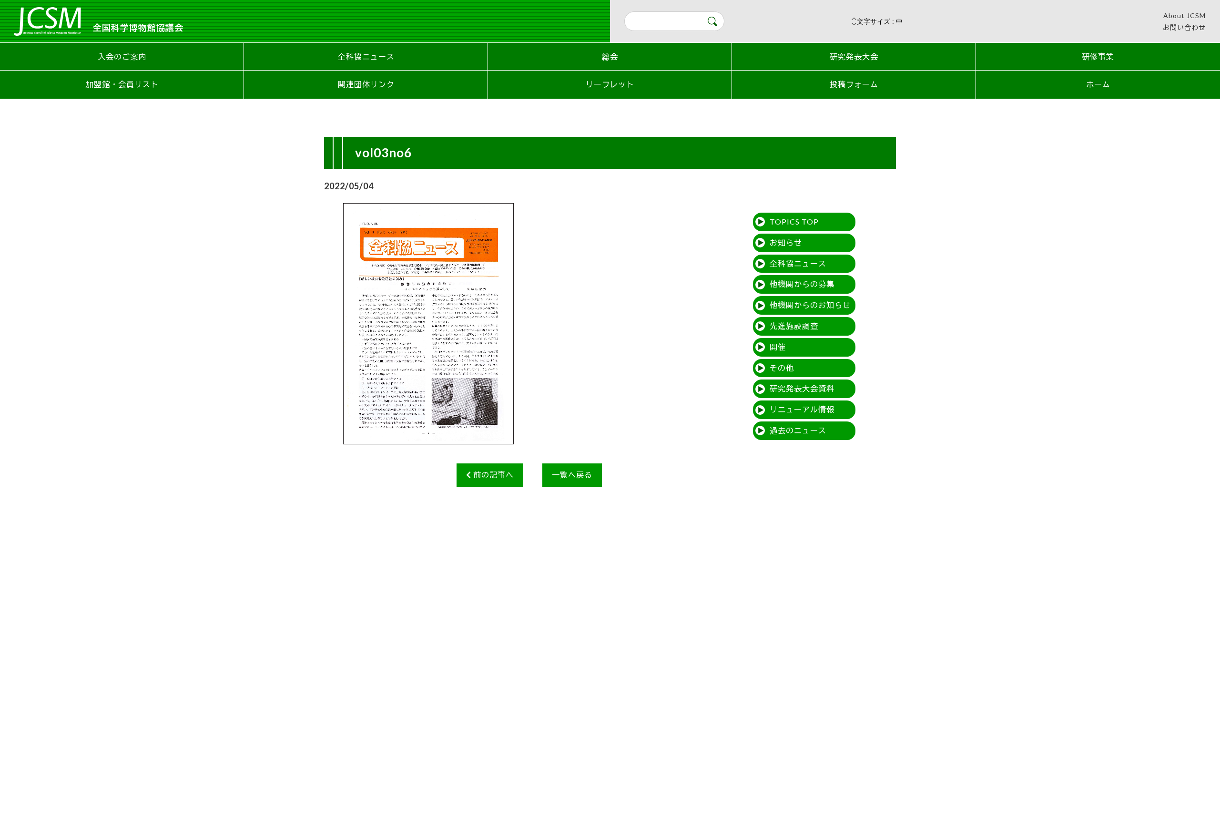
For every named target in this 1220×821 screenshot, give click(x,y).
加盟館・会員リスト (122, 84)
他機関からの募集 (802, 283)
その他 (782, 367)
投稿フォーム (854, 84)
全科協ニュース (366, 56)
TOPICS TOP (794, 221)
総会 (610, 56)
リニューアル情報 (802, 409)
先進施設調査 (794, 325)
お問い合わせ (1184, 27)
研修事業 (1098, 56)
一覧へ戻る (572, 474)
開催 (778, 346)
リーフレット (610, 84)
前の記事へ (492, 474)
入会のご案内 (122, 56)
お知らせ (786, 242)
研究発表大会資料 (802, 388)
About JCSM (1184, 15)
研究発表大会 (854, 56)
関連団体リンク (366, 84)
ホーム (1098, 84)
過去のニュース (798, 430)
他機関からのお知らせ (810, 304)
